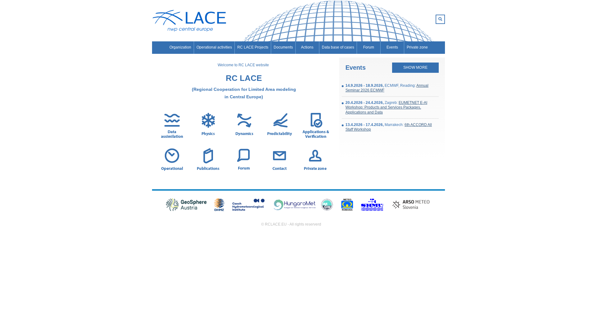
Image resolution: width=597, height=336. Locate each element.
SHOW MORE (415, 67)
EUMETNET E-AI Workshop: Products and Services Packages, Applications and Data (386, 107)
